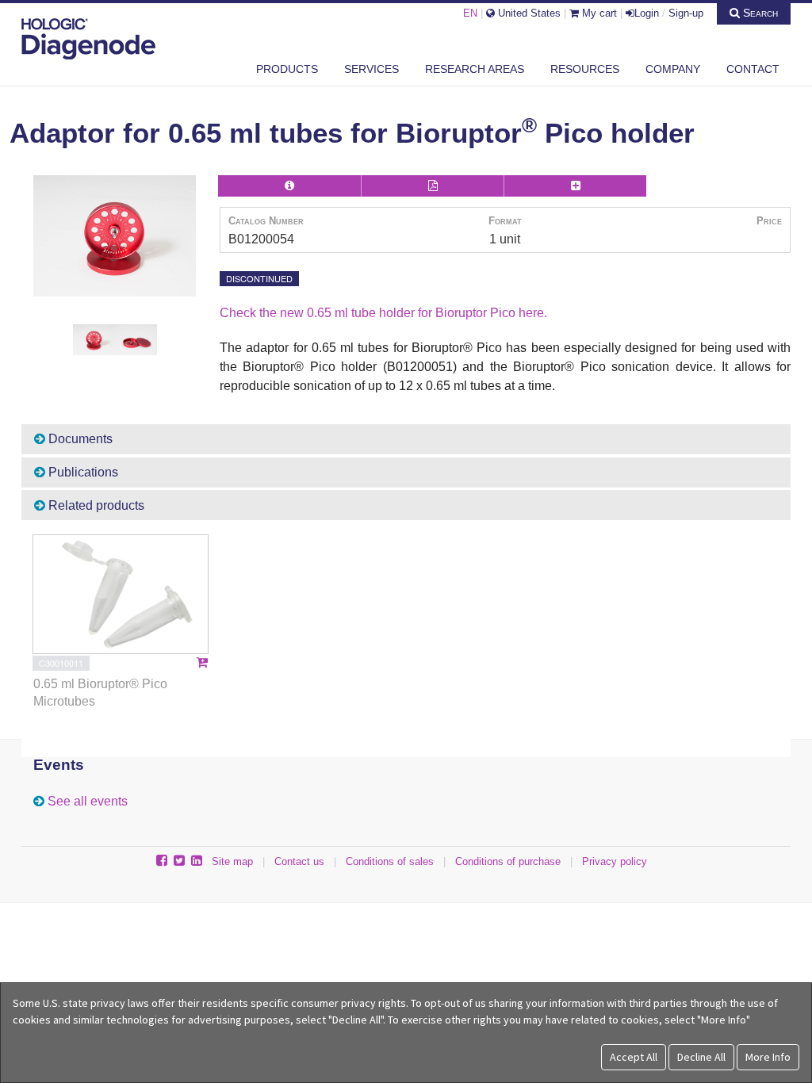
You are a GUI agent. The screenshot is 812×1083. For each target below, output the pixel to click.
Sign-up (685, 13)
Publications (81, 472)
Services (371, 69)
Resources (584, 69)
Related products (94, 505)
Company (672, 69)
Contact (752, 69)
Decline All (701, 1057)
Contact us (299, 861)
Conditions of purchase (508, 861)
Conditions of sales (390, 861)
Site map (232, 861)
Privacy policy (614, 861)
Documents (79, 439)
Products (287, 69)
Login (646, 13)
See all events (88, 801)
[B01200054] (114, 236)
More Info (768, 1057)
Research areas (474, 69)
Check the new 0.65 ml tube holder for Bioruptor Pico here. (383, 313)
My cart (598, 13)
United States (528, 13)
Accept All (633, 1057)
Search (759, 12)
